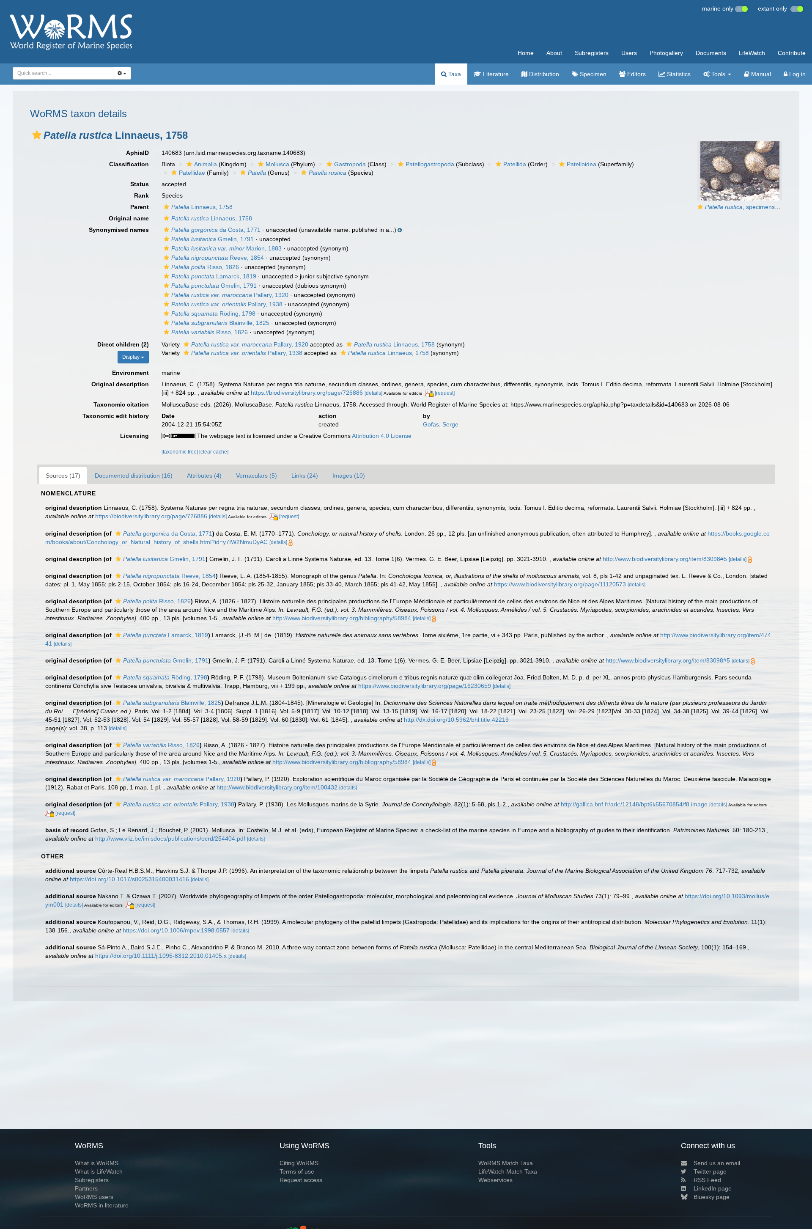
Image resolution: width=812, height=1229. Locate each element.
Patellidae (192, 172)
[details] (373, 393)
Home (526, 52)
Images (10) (348, 475)
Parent (139, 206)
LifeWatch (752, 52)
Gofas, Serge (440, 424)
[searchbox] (60, 73)
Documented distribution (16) (134, 475)
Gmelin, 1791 (212, 239)
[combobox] (63, 73)
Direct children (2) (123, 344)
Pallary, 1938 (227, 304)
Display (131, 357)
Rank (141, 195)
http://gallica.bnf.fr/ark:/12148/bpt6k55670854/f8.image (634, 804)
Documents (711, 52)
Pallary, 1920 (229, 294)
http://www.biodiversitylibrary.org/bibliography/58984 (341, 618)
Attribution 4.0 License (381, 435)
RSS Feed (707, 1180)
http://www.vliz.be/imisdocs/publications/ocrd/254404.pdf (170, 838)
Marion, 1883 (226, 248)
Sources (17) (63, 475)
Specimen (592, 74)
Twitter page (710, 1171)
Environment (130, 372)
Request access (301, 1180)
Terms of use (297, 1171)
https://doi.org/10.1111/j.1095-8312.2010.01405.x (161, 955)
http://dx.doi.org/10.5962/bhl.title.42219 (456, 719)
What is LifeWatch (99, 1171)
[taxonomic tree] (180, 452)
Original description (120, 384)
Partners (86, 1188)
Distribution (543, 74)
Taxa (454, 74)
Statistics (678, 74)
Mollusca (277, 164)
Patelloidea (581, 164)
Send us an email (717, 1163)
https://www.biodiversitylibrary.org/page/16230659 (424, 685)
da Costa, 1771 (216, 229)
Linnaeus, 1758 (202, 206)
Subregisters (592, 52)
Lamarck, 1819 (213, 276)
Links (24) (304, 475)
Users (629, 52)
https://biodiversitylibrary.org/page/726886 (307, 392)
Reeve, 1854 (217, 257)
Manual (760, 74)
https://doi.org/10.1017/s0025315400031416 (129, 879)
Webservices (495, 1180)
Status (139, 184)
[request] (445, 393)
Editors (635, 74)
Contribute (792, 52)
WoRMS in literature (102, 1205)
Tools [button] (718, 74)
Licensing (134, 435)
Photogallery (666, 52)
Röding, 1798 (213, 313)
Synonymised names (119, 229)
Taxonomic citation (121, 404)
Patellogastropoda (430, 164)
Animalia (205, 164)
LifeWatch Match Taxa (507, 1171)
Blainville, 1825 (220, 322)
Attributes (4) (204, 475)
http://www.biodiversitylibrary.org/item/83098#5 (665, 558)
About (554, 52)
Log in (796, 74)
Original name (129, 218)
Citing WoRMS (299, 1163)
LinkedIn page (713, 1188)
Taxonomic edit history (115, 415)
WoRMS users (94, 1196)
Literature (495, 74)
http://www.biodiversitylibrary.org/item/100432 (277, 787)
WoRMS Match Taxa (505, 1163)
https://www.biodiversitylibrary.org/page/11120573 (560, 584)
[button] (37, 135)
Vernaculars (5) (256, 475)
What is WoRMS (96, 1163)
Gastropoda (350, 164)
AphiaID (137, 152)
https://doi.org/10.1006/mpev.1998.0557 (176, 930)
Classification (129, 164)
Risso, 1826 (205, 267)
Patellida (514, 164)
